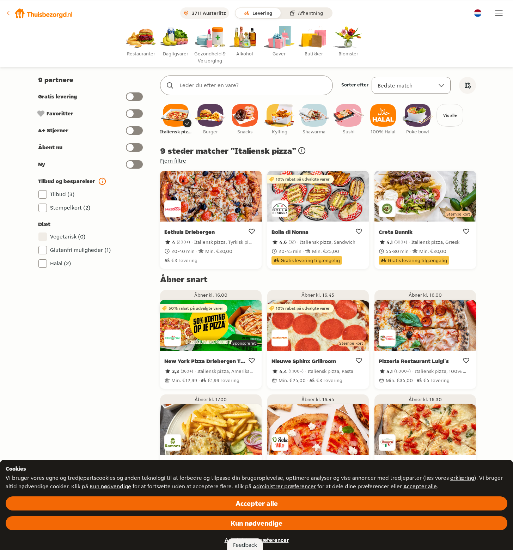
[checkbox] (176, 119)
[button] (39, 13)
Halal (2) (60, 263)
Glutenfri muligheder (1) (80, 250)
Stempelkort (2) (70, 207)
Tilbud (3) (62, 194)
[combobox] (253, 85)
